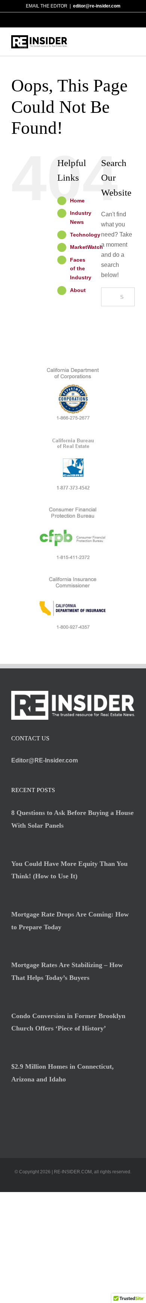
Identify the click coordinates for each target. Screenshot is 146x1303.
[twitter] (73, 1183)
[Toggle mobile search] (118, 42)
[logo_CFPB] (73, 508)
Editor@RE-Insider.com (44, 760)
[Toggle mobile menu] (132, 42)
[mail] (85, 1183)
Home (77, 201)
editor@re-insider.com (97, 6)
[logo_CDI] (73, 578)
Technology (85, 235)
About (78, 290)
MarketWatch (86, 247)
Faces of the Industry (80, 269)
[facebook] (61, 1183)
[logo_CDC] (73, 369)
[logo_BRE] (73, 439)
